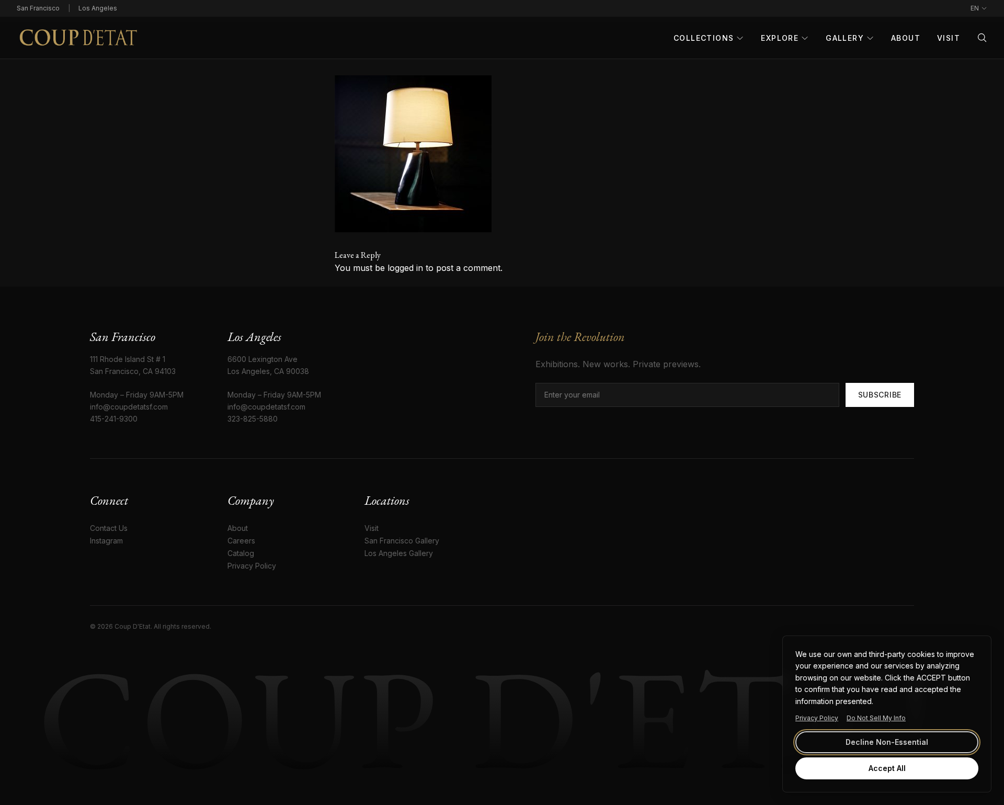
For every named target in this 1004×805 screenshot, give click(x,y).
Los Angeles (97, 8)
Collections (704, 37)
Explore (779, 37)
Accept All (887, 768)
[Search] (982, 37)
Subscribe (880, 394)
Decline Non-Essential (887, 742)
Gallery (845, 37)
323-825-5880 (252, 418)
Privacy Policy (816, 718)
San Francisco (38, 8)
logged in (405, 268)
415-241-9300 (114, 418)
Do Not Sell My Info (876, 718)
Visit (948, 37)
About (905, 37)
